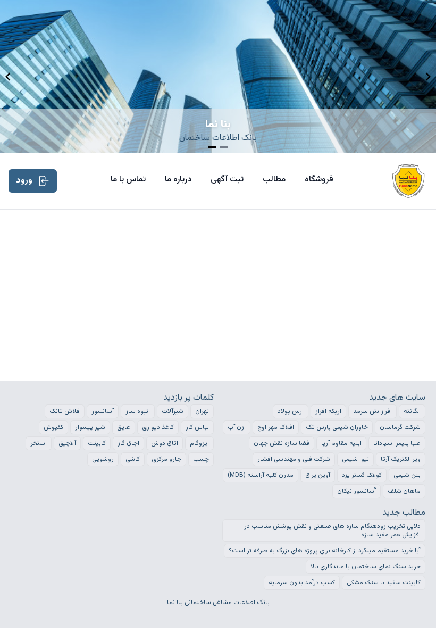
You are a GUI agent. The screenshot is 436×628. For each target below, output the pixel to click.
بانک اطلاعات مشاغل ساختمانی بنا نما (218, 602)
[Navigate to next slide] (428, 77)
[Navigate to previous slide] (8, 77)
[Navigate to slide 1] (212, 147)
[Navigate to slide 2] (224, 147)
